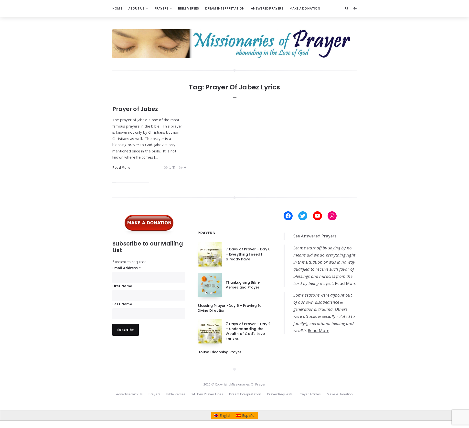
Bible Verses (188, 8)
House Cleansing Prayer (219, 352)
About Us (136, 8)
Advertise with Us (129, 394)
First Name (122, 286)
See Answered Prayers (315, 236)
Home (117, 8)
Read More (121, 167)
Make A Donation (304, 8)
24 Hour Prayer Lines (207, 394)
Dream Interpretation (225, 8)
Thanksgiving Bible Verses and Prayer (243, 285)
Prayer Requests (280, 394)
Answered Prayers (267, 8)
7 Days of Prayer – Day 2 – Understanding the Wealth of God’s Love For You (248, 331)
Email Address (126, 268)
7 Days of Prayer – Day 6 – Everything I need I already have (248, 254)
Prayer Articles (310, 394)
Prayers (161, 8)
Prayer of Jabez (135, 109)
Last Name (122, 304)
